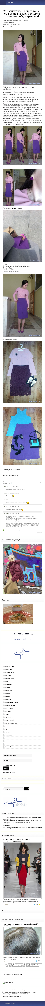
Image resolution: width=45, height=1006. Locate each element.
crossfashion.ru (9, 666)
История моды (9, 678)
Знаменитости (9, 672)
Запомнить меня (10, 765)
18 (15, 965)
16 (10, 965)
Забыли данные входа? (9, 772)
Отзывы (7, 744)
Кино (6, 681)
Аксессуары (8, 669)
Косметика (8, 690)
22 (27, 965)
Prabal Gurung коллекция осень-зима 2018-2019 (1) (16, 822)
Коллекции (8, 684)
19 (18, 965)
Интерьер (8, 675)
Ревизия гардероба (11, 723)
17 (12, 965)
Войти (6, 768)
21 (24, 965)
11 (32, 964)
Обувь (7, 714)
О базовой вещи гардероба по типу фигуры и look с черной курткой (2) (22, 820)
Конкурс (7, 687)
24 (32, 965)
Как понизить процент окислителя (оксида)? (20, 924)
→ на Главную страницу (22, 634)
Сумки (7, 729)
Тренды (7, 732)
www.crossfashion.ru (22, 639)
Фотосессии (8, 735)
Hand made (8, 738)
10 (29, 964)
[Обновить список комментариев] (11, 483)
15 (7, 965)
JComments (39, 532)
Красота (7, 693)
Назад (5, 964)
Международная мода (11, 702)
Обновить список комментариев (13, 530)
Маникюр (8, 699)
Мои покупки (9, 708)
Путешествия (9, 717)
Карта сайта (8, 747)
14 (40, 964)
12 (34, 964)
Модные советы (10, 705)
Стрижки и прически (11, 726)
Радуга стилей (9, 720)
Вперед (37, 965)
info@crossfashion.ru (14, 996)
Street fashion (9, 741)
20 (21, 965)
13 (37, 964)
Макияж (7, 696)
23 (29, 965)
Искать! (27, 789)
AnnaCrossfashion (17, 841)
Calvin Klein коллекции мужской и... (17, 839)
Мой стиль (11, 22)
